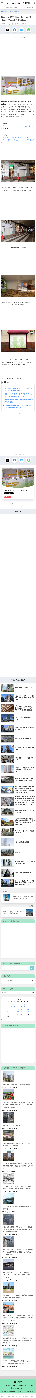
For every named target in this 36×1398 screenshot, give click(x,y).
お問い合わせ (15, 1388)
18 (11, 1012)
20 (18, 1012)
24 (8, 1014)
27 (18, 1014)
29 (24, 1014)
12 (14, 1009)
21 (21, 1012)
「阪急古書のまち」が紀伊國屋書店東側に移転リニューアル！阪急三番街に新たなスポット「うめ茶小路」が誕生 (17, 140)
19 (14, 1012)
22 (24, 1012)
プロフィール (7, 1385)
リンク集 (30, 1385)
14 (21, 1009)
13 (18, 1009)
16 (28, 1009)
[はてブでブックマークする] (21, 29)
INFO (2, 7)
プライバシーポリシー (19, 1385)
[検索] (32, 968)
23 (28, 1012)
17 (8, 1012)
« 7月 (3, 1019)
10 (8, 1009)
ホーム (23, 1388)
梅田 (11, 504)
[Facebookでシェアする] (14, 29)
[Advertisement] (18, 56)
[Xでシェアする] (7, 29)
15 (24, 1009)
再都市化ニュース (19, 7)
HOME (19, 1382)
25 (11, 1014)
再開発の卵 (30, 7)
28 (21, 1014)
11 (11, 1009)
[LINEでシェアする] (28, 29)
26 (14, 1014)
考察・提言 (9, 7)
